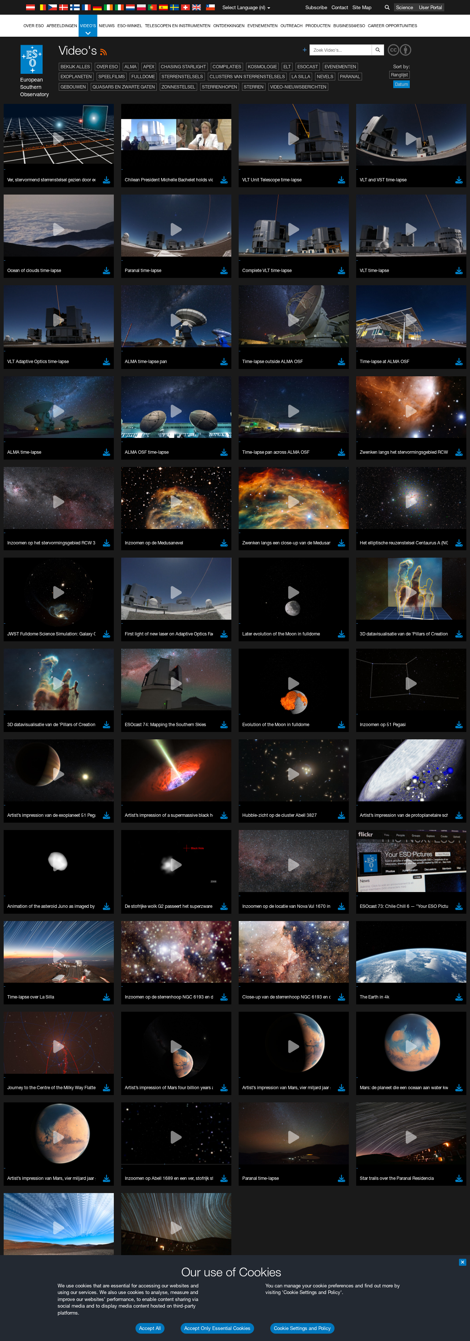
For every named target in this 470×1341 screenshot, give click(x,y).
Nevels (325, 76)
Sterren (254, 87)
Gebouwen (73, 87)
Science (404, 7)
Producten (318, 25)
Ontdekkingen (229, 25)
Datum (401, 84)
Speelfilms (111, 76)
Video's (88, 25)
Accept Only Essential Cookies (217, 1328)
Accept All (150, 1328)
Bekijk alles (75, 66)
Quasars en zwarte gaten (124, 87)
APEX (148, 66)
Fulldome (143, 76)
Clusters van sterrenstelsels (247, 76)
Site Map (362, 7)
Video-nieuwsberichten (298, 87)
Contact (340, 7)
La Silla (301, 76)
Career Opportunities (392, 25)
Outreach (292, 25)
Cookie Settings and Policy (302, 1328)
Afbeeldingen (62, 25)
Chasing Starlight (183, 66)
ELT (287, 66)
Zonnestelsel (178, 87)
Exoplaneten (76, 76)
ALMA (130, 66)
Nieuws (107, 25)
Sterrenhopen (219, 87)
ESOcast (307, 66)
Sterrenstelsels (182, 76)
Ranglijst (399, 74)
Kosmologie (262, 66)
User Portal (430, 7)
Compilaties (227, 66)
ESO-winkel (130, 25)
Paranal (350, 76)
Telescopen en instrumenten (177, 25)
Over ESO (34, 25)
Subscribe (316, 7)
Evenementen (262, 25)
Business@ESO (349, 25)
